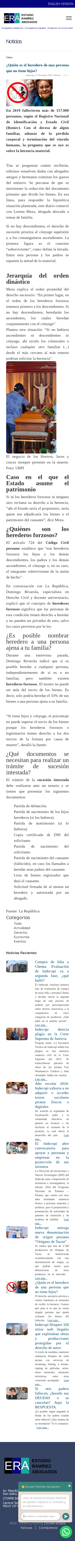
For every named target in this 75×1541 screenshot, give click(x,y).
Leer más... (41, 1025)
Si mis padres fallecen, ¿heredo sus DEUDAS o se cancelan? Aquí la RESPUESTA (52, 1397)
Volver (9, 57)
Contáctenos (48, 1528)
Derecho (20, 932)
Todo (18, 923)
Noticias (26, 1528)
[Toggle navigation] (69, 18)
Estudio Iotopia (55, 1523)
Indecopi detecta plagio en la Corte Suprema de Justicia (52, 1034)
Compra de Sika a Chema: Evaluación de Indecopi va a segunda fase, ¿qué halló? (52, 971)
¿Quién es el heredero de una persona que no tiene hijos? (52, 1287)
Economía (21, 937)
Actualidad (22, 928)
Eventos (20, 941)
